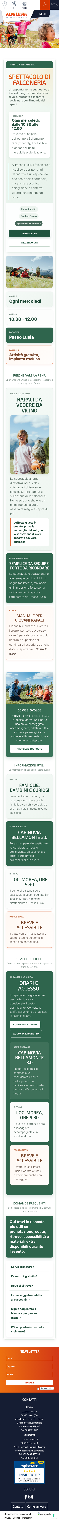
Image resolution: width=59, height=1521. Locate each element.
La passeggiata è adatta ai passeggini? (26, 1297)
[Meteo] (54, 4)
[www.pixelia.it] (45, 1514)
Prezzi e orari (29, 242)
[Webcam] (45, 4)
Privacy (8, 1517)
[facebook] (26, 1497)
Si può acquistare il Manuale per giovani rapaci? (24, 1313)
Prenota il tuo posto (29, 749)
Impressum (27, 1517)
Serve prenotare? (22, 1266)
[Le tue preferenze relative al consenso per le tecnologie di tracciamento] (54, 1516)
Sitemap (16, 1517)
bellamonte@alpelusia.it (33, 1450)
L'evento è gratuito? (24, 1276)
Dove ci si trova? (22, 1285)
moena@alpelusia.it (33, 1422)
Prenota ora (29, 233)
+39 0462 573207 (31, 1426)
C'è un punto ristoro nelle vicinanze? (27, 1329)
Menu (42, 14)
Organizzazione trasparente (17, 1514)
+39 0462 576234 (31, 1454)
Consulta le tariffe (25, 1024)
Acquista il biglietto (26, 1033)
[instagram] (31, 1497)
